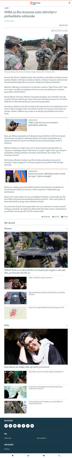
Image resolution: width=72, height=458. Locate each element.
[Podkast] (28, 455)
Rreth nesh (7, 438)
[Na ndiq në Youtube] (15, 426)
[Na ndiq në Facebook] (6, 426)
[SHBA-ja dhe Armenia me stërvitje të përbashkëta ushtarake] (16, 125)
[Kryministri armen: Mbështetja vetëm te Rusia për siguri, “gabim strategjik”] (16, 176)
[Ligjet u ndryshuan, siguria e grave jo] (15, 283)
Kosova (8, 228)
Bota (6, 325)
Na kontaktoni (41, 438)
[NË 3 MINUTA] (44, 455)
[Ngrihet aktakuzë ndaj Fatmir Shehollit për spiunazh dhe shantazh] (15, 298)
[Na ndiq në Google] (32, 426)
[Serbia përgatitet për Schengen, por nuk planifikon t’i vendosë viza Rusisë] (15, 407)
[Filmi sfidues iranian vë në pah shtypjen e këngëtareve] (15, 377)
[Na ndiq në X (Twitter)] (19, 426)
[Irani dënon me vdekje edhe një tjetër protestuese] (36, 347)
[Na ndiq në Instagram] (10, 426)
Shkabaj (7, 449)
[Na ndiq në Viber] (28, 426)
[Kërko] (59, 455)
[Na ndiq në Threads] (23, 426)
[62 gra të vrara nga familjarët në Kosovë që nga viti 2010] (15, 313)
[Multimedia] (13, 455)
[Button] (63, 25)
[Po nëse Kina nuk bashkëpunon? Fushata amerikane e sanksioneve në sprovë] (15, 392)
